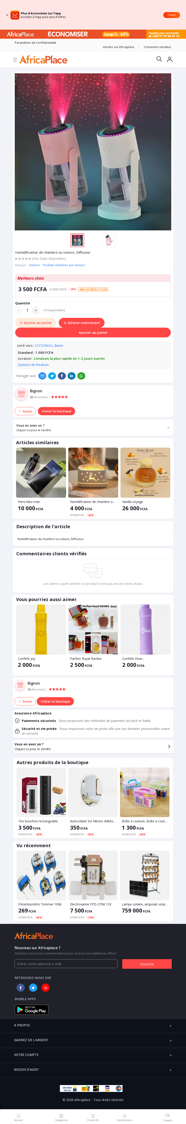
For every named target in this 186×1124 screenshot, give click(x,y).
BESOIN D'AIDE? (26, 1069)
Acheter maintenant (83, 323)
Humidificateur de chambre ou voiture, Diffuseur (93, 502)
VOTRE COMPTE (26, 1055)
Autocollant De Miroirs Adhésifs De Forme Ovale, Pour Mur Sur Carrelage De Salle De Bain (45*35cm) (93, 821)
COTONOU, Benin (49, 345)
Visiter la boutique (56, 411)
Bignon (36, 391)
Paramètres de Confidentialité (35, 43)
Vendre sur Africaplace (118, 47)
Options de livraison (33, 364)
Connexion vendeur (157, 47)
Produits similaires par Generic (64, 265)
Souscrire (147, 964)
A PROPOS (22, 1025)
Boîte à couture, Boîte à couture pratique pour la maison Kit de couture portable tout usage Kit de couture (145, 821)
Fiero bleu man (29, 502)
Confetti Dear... (133, 658)
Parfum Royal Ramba (85, 658)
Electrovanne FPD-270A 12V (90, 904)
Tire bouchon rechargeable (38, 821)
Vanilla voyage (132, 502)
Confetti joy (26, 658)
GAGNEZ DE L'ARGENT (31, 1040)
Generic (35, 265)
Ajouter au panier (93, 332)
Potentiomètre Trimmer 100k (39, 904)
